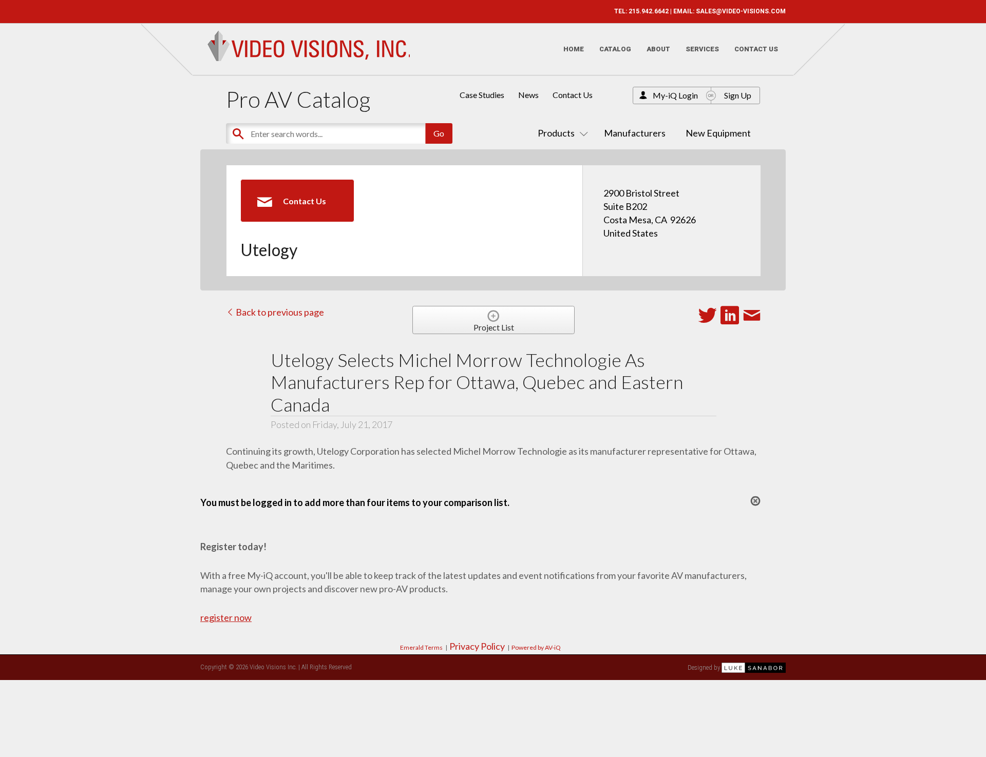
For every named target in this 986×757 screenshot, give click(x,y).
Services (702, 49)
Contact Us (756, 49)
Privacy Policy (477, 646)
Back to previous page (279, 312)
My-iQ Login (675, 95)
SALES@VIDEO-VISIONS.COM (741, 11)
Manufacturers (635, 133)
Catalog (615, 49)
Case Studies (482, 95)
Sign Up (737, 95)
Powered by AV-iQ (536, 647)
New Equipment (718, 133)
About (658, 49)
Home (573, 49)
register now (226, 617)
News (528, 95)
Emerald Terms (421, 647)
